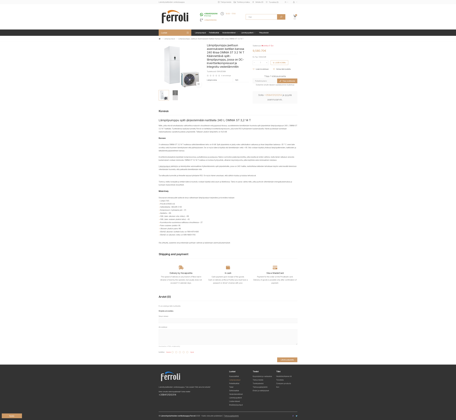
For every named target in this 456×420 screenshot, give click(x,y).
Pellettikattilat (214, 33)
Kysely (11, 416)
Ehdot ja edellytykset (261, 391)
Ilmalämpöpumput (236, 405)
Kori (277, 387)
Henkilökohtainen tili (284, 376)
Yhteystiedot (264, 33)
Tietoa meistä (258, 380)
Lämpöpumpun (164, 166)
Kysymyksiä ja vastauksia (262, 376)
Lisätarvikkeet (234, 401)
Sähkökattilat (234, 391)
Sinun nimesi (163, 316)
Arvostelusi (163, 327)
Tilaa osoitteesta (288, 81)
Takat (231, 387)
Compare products (283, 383)
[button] (295, 17)
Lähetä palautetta (287, 360)
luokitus (161, 352)
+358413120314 (210, 20)
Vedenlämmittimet (229, 33)
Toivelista (280, 380)
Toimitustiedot (258, 383)
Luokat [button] (164, 33)
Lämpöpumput (200, 33)
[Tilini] (295, 2)
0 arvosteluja (226, 75)
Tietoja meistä (226, 2)
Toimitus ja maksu (243, 2)
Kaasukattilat (234, 376)
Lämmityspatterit (247, 33)
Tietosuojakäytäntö (260, 387)
